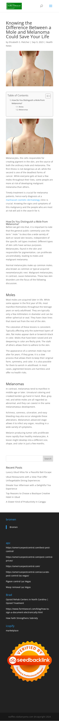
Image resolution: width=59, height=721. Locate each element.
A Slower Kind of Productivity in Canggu (26, 501)
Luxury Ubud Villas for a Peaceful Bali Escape (28, 472)
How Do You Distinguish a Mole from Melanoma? (28, 102)
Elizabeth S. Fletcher (19, 42)
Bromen (14, 527)
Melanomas (23, 109)
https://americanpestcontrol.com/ (23, 566)
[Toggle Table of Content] (46, 96)
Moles (21, 107)
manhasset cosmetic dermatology (23, 199)
